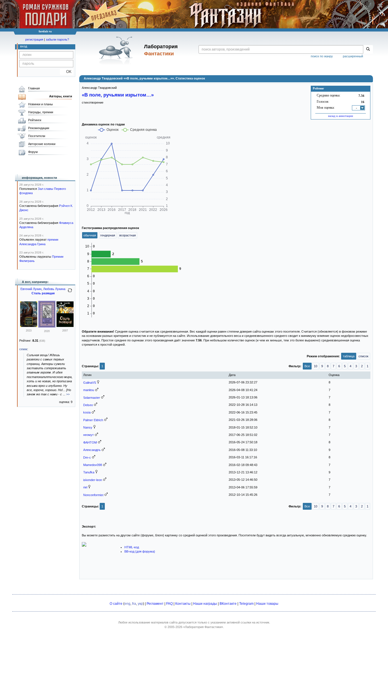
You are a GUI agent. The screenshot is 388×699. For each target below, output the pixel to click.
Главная (34, 88)
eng (127, 604)
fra (134, 604)
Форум (33, 152)
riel (85, 487)
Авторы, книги (60, 96)
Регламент (155, 604)
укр (140, 604)
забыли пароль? (57, 39)
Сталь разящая (43, 293)
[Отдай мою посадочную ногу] (46, 326)
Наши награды (205, 604)
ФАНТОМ (90, 442)
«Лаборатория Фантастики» (203, 627)
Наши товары (267, 604)
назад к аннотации (340, 115)
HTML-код (131, 547)
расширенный (353, 56)
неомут (88, 434)
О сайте (116, 604)
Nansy (87, 427)
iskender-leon (92, 480)
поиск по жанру (322, 56)
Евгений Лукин (30, 289)
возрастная (127, 235)
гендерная (107, 235)
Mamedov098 (92, 465)
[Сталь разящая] (65, 326)
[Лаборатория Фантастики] (117, 50)
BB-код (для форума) (139, 551)
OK (67, 72)
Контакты (183, 604)
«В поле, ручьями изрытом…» (118, 94)
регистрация (34, 39)
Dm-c (87, 457)
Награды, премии (40, 112)
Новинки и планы (40, 104)
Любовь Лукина (54, 289)
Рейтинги (34, 120)
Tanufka (88, 472)
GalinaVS (89, 382)
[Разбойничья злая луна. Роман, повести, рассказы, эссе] (28, 326)
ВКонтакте (228, 604)
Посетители (36, 136)
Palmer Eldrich (93, 420)
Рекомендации (38, 128)
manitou (88, 390)
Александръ (92, 450)
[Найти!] (368, 49)
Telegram (246, 604)
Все (307, 366)
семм (23, 349)
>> (68, 394)
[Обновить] (69, 292)
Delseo (88, 405)
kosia (87, 412)
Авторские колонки (41, 144)
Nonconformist (93, 495)
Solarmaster (91, 397)
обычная (90, 235)
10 (315, 366)
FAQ (169, 604)
